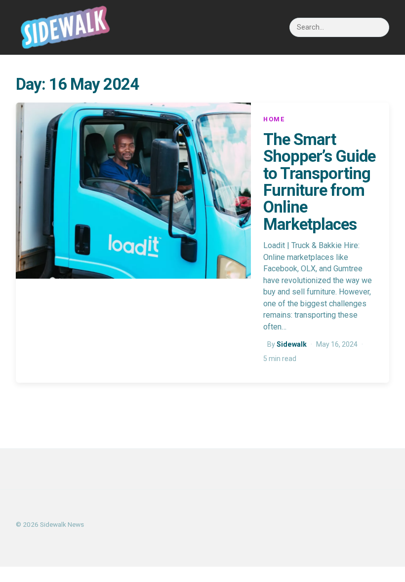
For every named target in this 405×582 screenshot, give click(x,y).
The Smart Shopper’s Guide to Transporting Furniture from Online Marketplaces (319, 182)
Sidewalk (292, 344)
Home (274, 119)
